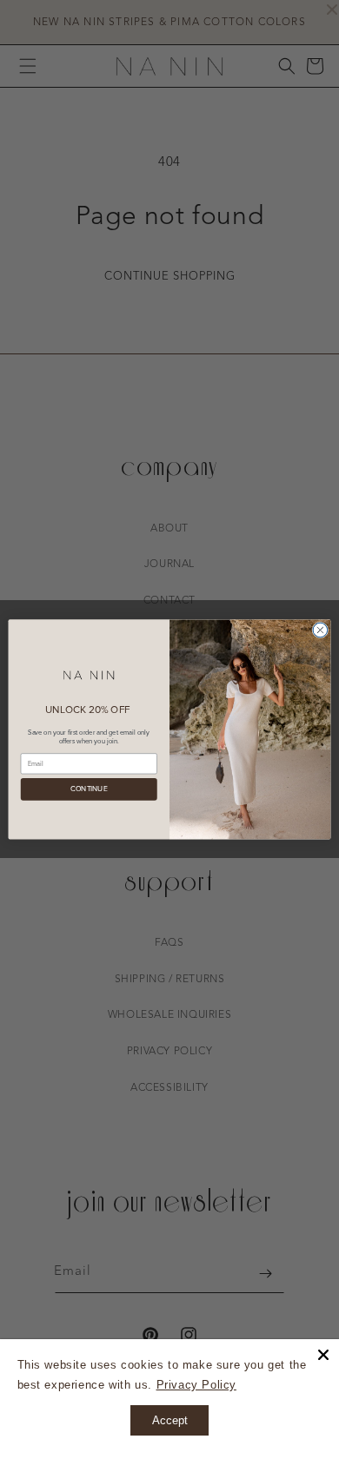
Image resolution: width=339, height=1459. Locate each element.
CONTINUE (88, 789)
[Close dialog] (320, 630)
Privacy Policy (196, 1384)
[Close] (323, 1354)
